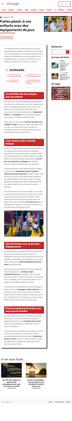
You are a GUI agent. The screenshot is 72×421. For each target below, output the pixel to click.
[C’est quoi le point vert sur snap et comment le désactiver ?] (54, 76)
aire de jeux (17, 115)
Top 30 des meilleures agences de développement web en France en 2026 (11, 383)
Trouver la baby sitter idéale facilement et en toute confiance (61, 94)
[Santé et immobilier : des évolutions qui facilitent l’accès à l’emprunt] (36, 370)
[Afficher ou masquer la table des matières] (33, 70)
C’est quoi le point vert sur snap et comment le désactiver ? (65, 77)
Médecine (62, 60)
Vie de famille (7, 37)
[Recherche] (62, 4)
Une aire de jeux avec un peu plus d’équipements (34, 75)
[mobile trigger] (3, 4)
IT (60, 72)
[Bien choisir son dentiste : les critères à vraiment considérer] (54, 66)
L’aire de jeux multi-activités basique (14, 81)
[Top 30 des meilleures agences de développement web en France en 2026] (11, 370)
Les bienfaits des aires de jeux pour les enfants (15, 75)
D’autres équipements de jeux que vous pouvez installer (34, 81)
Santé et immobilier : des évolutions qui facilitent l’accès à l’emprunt (36, 383)
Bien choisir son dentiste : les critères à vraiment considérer (64, 67)
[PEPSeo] (13, 4)
